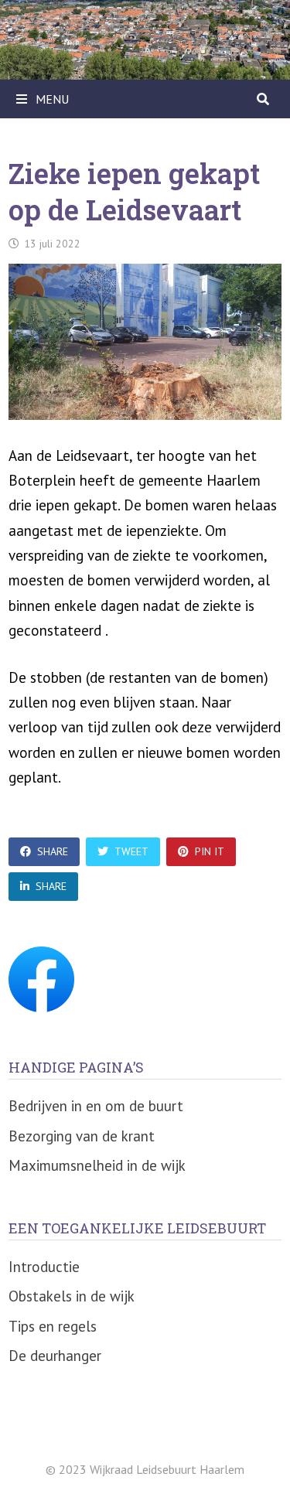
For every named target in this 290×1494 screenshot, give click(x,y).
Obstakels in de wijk (72, 1296)
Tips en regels (53, 1326)
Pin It (209, 851)
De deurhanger (55, 1355)
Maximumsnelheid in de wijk (97, 1165)
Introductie (44, 1266)
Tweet (131, 851)
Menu (50, 99)
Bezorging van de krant (82, 1136)
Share (52, 851)
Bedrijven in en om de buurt (96, 1106)
